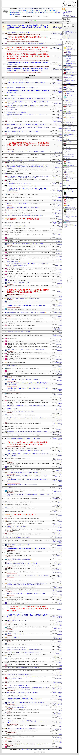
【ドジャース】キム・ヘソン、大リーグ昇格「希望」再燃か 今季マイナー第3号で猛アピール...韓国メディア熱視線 (27, 403)
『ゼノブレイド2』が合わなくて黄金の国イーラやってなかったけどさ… (22, 186)
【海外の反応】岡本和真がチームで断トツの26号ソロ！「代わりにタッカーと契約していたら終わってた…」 (28, 541)
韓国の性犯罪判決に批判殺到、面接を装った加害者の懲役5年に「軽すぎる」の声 (24, 534)
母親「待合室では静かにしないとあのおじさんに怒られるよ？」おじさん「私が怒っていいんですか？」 (27, 115)
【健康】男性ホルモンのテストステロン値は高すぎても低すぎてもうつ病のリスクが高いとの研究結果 (28, 429)
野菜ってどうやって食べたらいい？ (14, 741)
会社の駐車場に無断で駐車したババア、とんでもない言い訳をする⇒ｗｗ (22, 157)
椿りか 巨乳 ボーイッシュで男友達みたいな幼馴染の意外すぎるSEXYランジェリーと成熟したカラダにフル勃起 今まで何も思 (28, 277)
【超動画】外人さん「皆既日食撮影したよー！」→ (20, 282)
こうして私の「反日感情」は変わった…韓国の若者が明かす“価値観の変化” (26, 43)
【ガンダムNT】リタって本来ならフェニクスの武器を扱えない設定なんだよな (23, 498)
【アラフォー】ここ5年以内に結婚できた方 (16, 271)
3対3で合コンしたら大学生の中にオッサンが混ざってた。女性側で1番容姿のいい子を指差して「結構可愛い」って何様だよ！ (27, 359)
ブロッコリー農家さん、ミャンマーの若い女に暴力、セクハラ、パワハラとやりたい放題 (25, 521)
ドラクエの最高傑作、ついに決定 (14, 95)
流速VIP (60, 631)
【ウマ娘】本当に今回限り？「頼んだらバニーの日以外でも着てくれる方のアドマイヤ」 (25, 319)
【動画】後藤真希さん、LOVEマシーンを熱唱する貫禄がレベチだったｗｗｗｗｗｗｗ (28, 91)
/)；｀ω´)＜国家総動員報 (70, 154)
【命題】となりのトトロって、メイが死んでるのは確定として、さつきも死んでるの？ (25, 450)
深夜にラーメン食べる (11, 746)
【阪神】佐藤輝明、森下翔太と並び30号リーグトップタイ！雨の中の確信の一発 (23, 139)
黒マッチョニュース (58, 524)
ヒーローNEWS (59, 80)
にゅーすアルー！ (58, 155)
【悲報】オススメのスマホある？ (14, 734)
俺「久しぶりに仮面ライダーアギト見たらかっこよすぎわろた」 (20, 212)
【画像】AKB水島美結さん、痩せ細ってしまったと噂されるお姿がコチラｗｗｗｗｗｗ (27, 616)
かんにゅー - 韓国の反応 (70, 85)
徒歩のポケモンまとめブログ (70, 32)
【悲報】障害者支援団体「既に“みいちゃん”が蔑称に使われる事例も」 (22, 309)
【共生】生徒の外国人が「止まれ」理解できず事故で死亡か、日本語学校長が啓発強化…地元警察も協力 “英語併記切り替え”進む (28, 530)
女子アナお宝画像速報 (70, 61)
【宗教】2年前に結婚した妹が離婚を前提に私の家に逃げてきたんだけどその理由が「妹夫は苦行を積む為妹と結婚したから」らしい (27, 353)
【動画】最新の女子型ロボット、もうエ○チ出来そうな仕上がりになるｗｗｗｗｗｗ (28, 389)
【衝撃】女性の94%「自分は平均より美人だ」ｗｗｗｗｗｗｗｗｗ (21, 325)
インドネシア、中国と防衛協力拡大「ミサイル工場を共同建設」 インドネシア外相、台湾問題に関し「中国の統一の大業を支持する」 (28, 231)
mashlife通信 (59, 380)
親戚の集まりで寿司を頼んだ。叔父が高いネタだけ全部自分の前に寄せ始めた (23, 298)
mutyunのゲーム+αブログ (70, 156)
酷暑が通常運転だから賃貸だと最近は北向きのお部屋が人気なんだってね (22, 87)
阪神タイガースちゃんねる (70, 198)
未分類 (18, 14)
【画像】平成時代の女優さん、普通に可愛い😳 (19, 559)
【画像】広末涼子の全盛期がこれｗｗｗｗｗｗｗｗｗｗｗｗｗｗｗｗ (21, 134)
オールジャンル (14, 10)
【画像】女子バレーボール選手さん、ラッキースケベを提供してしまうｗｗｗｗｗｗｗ (27, 189)
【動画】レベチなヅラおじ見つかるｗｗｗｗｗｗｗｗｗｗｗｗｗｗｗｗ (25, 634)
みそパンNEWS (59, 671)
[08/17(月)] (45, 8)
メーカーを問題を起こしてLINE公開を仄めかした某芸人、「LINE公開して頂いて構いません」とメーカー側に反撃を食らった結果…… (27, 608)
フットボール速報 (69, 104)
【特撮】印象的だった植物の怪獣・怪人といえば (17, 80)
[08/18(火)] (40, 8)
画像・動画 (57, 12)
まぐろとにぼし (68, 222)
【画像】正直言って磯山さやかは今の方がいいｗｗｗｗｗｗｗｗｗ (21, 228)
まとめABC (59, 160)
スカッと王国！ (68, 162)
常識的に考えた (59, 210)
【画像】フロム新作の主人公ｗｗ (14, 461)
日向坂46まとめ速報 (70, 79)
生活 (35, 12)
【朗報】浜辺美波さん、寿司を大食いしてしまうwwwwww (24, 699)
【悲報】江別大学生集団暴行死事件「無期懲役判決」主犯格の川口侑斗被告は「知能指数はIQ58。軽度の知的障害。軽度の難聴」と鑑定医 (28, 490)
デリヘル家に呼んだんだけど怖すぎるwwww (16, 376)
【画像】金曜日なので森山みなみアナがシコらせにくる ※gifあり (27, 548)
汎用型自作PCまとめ (58, 103)
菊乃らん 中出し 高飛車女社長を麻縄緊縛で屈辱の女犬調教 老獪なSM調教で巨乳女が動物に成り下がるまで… (27, 347)
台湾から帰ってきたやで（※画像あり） (15, 631)
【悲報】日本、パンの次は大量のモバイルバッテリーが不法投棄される (25, 350)
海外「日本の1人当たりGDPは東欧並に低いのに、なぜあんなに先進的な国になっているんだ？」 (27, 418)
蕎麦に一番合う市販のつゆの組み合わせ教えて (17, 162)
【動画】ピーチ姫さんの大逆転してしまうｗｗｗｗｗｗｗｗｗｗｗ (22, 484)
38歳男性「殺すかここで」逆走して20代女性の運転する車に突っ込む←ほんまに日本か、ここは (27, 400)
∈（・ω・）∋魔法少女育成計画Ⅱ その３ (18, 537)
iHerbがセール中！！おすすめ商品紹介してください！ (18, 255)
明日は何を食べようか (70, 100)
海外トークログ (69, 98)
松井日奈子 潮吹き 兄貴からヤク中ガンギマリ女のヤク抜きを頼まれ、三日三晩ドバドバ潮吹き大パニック (27, 247)
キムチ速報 (59, 39)
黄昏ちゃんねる (68, 194)
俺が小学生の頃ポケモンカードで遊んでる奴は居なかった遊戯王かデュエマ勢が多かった (25, 644)
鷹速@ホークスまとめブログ (70, 207)
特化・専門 (22, 10)
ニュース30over (68, 149)
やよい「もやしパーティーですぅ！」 (15, 426)
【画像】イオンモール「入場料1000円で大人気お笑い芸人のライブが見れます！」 (24, 194)
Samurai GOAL (59, 470)
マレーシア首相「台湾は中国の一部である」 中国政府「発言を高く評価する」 (23, 566)
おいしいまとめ (59, 163)
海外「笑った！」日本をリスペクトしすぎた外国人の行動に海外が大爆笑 (26, 593)
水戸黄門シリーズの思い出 (12, 408)
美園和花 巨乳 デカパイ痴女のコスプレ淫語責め (17, 715)
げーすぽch (68, 167)
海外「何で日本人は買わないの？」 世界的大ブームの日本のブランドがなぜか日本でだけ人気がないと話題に (27, 48)
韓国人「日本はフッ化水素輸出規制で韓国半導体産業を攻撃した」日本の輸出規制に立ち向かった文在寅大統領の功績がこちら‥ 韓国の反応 (27, 27)
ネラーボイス (68, 97)
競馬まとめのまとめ (58, 587)
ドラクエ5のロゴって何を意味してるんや (15, 511)
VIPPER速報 (59, 131)
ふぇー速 (60, 488)
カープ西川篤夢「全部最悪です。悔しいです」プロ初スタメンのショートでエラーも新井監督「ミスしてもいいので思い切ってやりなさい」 (28, 177)
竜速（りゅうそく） (58, 511)
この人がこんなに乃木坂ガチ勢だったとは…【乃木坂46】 (22, 563)
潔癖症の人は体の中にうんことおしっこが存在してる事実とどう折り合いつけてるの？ (25, 649)
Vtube (30, 12)
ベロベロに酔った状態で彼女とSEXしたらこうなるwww (18, 603)
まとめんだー (68, 176)
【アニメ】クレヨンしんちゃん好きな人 (15, 371)
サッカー (42, 10)
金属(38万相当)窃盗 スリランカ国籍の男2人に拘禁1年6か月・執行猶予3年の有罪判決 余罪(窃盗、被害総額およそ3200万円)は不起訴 (27, 662)
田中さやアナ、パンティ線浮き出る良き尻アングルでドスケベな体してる (23, 203)
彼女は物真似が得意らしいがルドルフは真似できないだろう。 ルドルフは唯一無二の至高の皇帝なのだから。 (27, 432)
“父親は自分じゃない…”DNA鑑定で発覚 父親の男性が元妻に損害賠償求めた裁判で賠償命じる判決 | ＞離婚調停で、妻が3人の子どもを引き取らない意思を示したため (28, 688)
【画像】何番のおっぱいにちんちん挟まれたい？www (19, 183)
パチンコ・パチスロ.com (70, 117)
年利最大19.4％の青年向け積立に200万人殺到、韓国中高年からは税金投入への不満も (25, 335)
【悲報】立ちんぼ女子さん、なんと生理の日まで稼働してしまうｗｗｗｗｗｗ (23, 448)
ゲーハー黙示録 (68, 141)
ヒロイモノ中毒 (69, 95)
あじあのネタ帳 (69, 71)
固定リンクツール (67, 15)
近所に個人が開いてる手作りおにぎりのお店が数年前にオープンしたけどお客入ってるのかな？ (27, 475)
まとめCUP (59, 280)
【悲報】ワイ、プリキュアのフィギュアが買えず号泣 (19, 331)
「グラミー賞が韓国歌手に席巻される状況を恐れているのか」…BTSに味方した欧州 (27, 38)
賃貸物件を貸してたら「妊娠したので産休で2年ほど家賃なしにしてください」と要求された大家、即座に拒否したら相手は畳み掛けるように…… (28, 56)
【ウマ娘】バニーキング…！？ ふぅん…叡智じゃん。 (18, 580)
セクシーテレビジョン (69, 224)
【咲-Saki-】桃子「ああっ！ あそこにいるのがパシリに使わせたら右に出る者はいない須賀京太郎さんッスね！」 (27, 655)
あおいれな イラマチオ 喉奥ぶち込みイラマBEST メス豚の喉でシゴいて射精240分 (24, 435)
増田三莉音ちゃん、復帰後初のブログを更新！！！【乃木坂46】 (24, 438)
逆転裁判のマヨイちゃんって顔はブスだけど (16, 597)
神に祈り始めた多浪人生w (12, 487)
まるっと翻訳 (68, 113)
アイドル (13, 12)
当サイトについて (67, 12)
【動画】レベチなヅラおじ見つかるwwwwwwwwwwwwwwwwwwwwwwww (23, 518)
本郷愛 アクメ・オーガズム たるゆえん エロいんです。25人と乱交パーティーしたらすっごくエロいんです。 (28, 374)
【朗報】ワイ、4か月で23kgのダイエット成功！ (17, 624)
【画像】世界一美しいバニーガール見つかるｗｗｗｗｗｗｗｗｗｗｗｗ (25, 151)
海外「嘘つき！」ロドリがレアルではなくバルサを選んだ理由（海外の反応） (23, 368)
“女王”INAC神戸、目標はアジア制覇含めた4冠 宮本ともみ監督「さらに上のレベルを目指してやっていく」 (28, 180)
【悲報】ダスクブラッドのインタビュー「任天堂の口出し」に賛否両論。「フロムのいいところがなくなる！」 (28, 495)
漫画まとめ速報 (68, 128)
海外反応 (13, 14)
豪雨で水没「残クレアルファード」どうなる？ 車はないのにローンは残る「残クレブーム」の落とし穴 (28, 671)
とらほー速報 (59, 140)
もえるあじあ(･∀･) (58, 167)
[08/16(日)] (50, 8)
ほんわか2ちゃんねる (69, 171)
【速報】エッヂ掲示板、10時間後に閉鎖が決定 (17, 718)
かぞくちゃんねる (58, 678)
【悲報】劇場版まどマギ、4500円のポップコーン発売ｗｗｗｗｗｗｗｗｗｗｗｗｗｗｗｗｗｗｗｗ (28, 454)
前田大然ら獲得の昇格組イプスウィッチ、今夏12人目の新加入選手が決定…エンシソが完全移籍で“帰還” (27, 286)
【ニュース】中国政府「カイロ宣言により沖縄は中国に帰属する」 (24, 472)
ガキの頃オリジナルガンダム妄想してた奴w (17, 225)
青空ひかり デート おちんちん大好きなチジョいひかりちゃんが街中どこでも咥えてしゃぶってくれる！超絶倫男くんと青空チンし (27, 552)
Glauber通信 (68, 83)
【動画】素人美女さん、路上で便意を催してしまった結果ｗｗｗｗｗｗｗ (27, 480)
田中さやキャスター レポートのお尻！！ (21, 514)
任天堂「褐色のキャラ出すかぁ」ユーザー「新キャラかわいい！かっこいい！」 (23, 296)
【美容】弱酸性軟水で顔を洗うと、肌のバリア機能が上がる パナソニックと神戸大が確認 (26, 210)
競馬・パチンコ (49, 12)
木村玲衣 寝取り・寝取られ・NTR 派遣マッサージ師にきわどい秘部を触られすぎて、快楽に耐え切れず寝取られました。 (27, 137)
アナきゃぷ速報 (59, 219)
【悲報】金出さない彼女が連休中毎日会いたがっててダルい (19, 555)
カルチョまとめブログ (69, 211)
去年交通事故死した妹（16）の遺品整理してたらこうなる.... (19, 173)
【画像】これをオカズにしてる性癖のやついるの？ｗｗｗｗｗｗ (26, 305)
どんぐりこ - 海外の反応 (70, 75)
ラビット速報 (59, 134)
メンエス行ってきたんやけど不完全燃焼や (16, 526)
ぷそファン (68, 109)
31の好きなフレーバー (11, 338)
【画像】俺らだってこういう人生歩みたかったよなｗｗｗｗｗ (23, 379)
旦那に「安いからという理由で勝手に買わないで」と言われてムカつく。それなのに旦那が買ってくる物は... (27, 106)
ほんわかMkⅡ (59, 216)
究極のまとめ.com (69, 203)
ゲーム (18, 12)
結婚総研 (67, 220)
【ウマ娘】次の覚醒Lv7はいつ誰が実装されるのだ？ (18, 397)
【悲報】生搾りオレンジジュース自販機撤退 (17, 112)
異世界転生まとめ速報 (57, 183)
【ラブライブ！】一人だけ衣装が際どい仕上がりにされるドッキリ (21, 414)
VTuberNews (68, 214)
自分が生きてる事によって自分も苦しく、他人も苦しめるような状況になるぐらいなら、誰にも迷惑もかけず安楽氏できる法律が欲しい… (28, 258)
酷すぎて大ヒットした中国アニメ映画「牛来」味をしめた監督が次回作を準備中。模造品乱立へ (27, 725)
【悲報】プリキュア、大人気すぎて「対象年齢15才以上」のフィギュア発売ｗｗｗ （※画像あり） (27, 664)
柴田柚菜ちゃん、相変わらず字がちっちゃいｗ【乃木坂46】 (22, 692)
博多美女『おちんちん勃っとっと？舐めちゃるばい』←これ (19, 640)
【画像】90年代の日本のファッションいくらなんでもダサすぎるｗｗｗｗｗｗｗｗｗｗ (25, 160)
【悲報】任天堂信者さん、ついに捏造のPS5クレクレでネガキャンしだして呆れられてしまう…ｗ (27, 98)
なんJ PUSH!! (68, 147)
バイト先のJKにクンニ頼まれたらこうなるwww (17, 280)
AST (66, 30)
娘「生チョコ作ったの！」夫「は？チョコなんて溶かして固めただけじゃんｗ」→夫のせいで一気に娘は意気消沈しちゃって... (27, 677)
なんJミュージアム (58, 152)
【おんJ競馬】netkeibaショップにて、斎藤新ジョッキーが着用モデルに (21, 587)
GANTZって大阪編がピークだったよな (15, 365)
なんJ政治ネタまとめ (69, 124)
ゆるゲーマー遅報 (58, 668)
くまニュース (59, 115)
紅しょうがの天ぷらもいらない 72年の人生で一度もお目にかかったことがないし (24, 652)
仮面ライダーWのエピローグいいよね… (15, 118)
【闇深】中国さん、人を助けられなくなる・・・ (20, 544)
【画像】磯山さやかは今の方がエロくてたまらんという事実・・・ (24, 131)
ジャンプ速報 (68, 205)
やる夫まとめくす (58, 537)
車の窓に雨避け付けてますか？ (13, 238)
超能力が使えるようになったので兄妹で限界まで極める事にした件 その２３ (27, 124)
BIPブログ (60, 197)
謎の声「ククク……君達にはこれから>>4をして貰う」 (18, 504)
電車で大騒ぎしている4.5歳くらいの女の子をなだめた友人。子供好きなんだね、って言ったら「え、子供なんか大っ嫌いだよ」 (26, 241)
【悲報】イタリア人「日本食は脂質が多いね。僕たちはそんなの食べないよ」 (27, 702)
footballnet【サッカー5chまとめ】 (71, 209)
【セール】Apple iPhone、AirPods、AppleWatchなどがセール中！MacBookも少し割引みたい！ (26, 215)
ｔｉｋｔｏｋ (67, 33)
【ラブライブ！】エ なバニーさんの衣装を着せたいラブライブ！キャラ (23, 507)
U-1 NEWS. (59, 57)
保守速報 (68, 60)
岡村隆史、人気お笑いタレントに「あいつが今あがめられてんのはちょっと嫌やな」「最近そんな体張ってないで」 (28, 627)
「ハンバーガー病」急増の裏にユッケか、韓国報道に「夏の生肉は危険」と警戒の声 (24, 121)
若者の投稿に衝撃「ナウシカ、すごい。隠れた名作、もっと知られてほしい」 (23, 207)
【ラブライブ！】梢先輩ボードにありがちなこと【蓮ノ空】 (19, 328)
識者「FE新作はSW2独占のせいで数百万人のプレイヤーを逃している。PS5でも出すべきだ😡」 (27, 312)
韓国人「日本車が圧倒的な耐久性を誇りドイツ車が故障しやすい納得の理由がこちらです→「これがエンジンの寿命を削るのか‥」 (27, 69)
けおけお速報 (68, 174)
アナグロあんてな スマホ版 (69, 16)
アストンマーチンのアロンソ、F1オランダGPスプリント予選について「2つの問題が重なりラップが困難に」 (28, 128)
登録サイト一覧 (66, 13)
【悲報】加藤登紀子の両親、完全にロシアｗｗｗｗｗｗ (21, 32)
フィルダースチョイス (57, 459)
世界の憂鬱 (68, 58)
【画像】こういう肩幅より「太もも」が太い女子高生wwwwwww (20, 502)
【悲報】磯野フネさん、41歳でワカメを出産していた (18, 695)
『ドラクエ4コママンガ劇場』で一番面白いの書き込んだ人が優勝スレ (23, 667)
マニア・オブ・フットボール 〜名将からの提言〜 (57, 541)
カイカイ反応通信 (69, 54)
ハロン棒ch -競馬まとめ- (70, 165)
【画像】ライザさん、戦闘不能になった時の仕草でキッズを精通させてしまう (23, 315)
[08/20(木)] (31, 8)
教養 (44, 12)
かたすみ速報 (59, 403)
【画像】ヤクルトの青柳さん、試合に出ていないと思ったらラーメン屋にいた (23, 302)
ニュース (48, 10)
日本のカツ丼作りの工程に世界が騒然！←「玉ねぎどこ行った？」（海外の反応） (24, 589)
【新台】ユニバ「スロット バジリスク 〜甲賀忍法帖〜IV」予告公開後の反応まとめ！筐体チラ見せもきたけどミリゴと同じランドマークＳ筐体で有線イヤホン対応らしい (28, 583)
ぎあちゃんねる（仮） (57, 432)
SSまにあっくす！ (58, 213)
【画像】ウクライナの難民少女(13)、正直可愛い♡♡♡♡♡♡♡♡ (21, 249)
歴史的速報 (68, 160)
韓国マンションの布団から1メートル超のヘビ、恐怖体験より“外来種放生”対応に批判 (25, 234)
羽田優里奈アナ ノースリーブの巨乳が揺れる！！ (25, 219)
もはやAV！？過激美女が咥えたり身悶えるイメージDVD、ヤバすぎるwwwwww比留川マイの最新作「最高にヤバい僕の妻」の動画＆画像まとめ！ (28, 706)
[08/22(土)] (21, 8)
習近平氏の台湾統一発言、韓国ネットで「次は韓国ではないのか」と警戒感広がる (24, 423)
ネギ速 (60, 696)
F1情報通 (60, 128)
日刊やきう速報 (59, 110)
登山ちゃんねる (69, 89)
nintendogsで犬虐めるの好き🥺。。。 (14, 261)
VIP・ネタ (29, 10)
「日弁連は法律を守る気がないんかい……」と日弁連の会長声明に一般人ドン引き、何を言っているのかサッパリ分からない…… (28, 145)
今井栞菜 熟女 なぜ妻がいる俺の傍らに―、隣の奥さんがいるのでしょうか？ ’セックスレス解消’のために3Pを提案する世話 (27, 600)
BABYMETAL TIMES (69, 200)
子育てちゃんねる (58, 88)
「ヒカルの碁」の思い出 (12, 109)
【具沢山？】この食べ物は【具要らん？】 (16, 341)
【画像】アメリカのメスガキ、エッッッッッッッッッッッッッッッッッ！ (22, 731)
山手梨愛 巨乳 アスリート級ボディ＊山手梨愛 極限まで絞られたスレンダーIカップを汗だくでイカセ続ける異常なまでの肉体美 (28, 464)
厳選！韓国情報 (59, 44)
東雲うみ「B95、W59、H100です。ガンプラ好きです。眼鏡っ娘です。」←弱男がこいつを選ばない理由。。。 (28, 576)
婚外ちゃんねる (59, 238)
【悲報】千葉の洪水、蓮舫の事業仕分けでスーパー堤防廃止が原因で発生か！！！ (26, 83)
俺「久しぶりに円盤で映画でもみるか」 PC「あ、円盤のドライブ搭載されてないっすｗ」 (27, 102)
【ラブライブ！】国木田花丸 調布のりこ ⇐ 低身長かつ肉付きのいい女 (22, 658)
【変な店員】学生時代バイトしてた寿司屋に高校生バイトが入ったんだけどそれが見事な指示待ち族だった (28, 253)
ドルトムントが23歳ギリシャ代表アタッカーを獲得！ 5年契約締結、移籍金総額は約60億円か (26, 469)
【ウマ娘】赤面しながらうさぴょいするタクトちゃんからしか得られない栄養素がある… (25, 200)
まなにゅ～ (68, 196)
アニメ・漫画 (25, 12)
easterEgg (67, 34)
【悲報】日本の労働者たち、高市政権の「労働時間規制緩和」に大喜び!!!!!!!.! (23, 709)
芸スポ (56, 10)
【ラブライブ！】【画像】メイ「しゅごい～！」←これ (18, 222)
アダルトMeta (59, 137)
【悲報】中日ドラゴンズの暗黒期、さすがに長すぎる (18, 458)
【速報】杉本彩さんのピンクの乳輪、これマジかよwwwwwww (20, 197)
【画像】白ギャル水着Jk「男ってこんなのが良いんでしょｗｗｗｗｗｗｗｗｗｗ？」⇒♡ (25, 568)
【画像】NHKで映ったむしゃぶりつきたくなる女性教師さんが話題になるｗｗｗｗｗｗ (27, 63)
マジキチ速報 (59, 521)
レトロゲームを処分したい (14, 637)
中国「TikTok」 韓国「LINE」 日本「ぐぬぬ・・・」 (18, 393)
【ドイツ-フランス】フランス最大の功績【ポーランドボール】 (20, 674)
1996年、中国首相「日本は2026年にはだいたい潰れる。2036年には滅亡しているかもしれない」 (27, 154)
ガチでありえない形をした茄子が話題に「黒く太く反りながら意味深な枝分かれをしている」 (26, 405)
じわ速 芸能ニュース (70, 56)
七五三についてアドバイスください (14, 356)
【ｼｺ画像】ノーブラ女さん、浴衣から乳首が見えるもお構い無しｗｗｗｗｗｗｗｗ (24, 571)
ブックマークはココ (67, 11)
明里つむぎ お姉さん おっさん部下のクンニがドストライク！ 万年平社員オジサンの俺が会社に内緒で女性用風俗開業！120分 (28, 170)
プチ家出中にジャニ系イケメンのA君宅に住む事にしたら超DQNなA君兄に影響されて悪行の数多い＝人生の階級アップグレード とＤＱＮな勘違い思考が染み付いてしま (28, 344)
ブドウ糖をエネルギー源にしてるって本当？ (16, 362)
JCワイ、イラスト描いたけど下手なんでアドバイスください (20, 411)
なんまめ (60, 112)
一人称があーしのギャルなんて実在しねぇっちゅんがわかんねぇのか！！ (22, 728)
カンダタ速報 (59, 485)
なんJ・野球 (35, 10)
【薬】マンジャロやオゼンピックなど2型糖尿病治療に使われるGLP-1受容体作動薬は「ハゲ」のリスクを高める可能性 (27, 322)
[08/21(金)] (26, 8)
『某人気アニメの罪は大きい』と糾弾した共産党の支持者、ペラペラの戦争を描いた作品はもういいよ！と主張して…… (28, 443)
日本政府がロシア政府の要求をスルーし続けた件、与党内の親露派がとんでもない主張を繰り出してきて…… (28, 291)
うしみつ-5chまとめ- (58, 250)
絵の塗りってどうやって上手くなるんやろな (17, 647)
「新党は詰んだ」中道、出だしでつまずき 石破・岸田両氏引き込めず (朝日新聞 (24, 523)
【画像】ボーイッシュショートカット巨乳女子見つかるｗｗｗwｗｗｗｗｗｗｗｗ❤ (27, 721)
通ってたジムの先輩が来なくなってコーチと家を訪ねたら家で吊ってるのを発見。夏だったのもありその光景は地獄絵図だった (28, 274)
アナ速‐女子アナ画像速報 (71, 63)
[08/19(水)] (36, 8)
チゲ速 (67, 187)
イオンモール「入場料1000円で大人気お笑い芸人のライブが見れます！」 (26, 243)
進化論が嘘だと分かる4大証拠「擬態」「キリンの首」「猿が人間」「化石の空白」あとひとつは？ (27, 744)
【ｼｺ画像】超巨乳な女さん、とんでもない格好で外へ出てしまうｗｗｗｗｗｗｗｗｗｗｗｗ (26, 736)
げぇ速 (60, 186)
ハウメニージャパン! (69, 122)
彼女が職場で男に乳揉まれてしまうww (15, 466)
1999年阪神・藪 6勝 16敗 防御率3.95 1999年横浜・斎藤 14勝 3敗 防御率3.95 (23, 712)
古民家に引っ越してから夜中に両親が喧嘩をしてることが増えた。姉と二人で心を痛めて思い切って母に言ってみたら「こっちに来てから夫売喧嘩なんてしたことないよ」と (28, 269)
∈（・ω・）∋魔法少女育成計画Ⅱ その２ (18, 685)
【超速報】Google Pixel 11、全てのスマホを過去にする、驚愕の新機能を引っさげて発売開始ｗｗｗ (27, 383)
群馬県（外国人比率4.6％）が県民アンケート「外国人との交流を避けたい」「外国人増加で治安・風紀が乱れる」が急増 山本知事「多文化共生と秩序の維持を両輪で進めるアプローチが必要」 (28, 167)
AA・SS (39, 12)
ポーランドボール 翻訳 (57, 675)
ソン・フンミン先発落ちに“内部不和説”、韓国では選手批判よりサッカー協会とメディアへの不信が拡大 (28, 682)
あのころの (68, 158)
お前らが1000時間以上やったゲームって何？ (17, 620)
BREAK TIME (68, 185)
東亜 (53, 10)
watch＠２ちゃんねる (58, 195)
